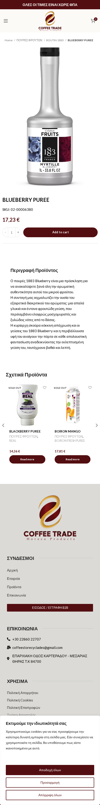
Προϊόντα (14, 587)
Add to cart (60, 232)
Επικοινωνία (16, 595)
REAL (12, 440)
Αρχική (12, 570)
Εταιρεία (13, 578)
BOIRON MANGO (67, 431)
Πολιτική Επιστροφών (23, 707)
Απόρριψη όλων (50, 795)
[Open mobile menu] (5, 20)
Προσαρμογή (50, 782)
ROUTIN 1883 (55, 40)
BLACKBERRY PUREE (25, 431)
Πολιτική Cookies (20, 700)
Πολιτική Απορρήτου (22, 693)
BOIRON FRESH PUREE (70, 440)
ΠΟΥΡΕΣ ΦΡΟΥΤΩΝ (30, 40)
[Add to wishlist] (45, 388)
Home (9, 40)
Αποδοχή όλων (50, 770)
